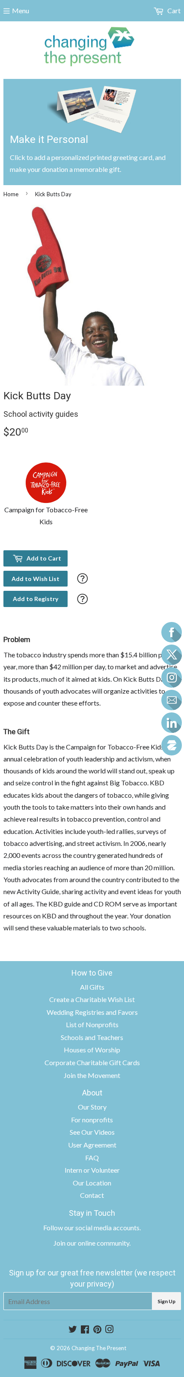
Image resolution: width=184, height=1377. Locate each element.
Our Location (92, 1183)
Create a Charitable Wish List (92, 999)
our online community (98, 1243)
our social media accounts (101, 1227)
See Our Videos (92, 1132)
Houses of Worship (92, 1050)
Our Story (92, 1107)
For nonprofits (92, 1120)
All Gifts (92, 987)
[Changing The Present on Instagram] (109, 1330)
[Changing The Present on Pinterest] (97, 1330)
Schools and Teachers (92, 1037)
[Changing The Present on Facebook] (84, 1330)
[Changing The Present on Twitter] (72, 1330)
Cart (173, 10)
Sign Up (166, 1301)
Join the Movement (92, 1075)
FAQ (92, 1157)
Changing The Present (98, 1348)
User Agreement (92, 1145)
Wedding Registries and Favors (92, 1012)
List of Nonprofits (92, 1024)
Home (10, 194)
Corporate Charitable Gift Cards (92, 1062)
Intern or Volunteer (92, 1170)
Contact (92, 1195)
